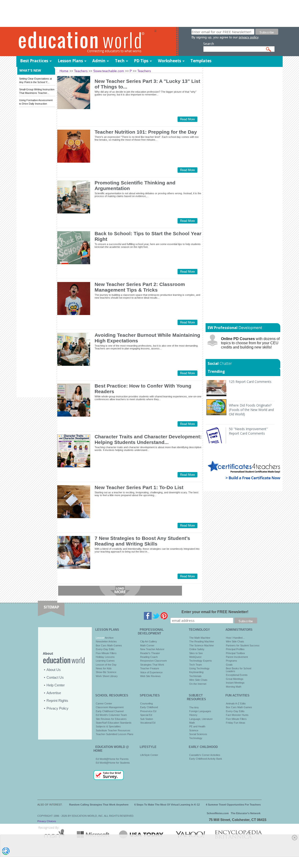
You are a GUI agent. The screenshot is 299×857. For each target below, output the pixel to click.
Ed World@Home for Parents (112, 759)
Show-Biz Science (106, 672)
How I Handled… (235, 637)
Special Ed (146, 715)
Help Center (55, 685)
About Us (53, 670)
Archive (109, 637)
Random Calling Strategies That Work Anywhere (98, 804)
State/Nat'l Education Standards (114, 722)
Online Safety (196, 649)
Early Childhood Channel (110, 711)
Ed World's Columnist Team (111, 715)
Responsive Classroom (153, 660)
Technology (195, 738)
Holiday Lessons (105, 657)
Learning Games (105, 660)
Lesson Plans (70, 61)
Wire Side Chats (198, 679)
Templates (200, 61)
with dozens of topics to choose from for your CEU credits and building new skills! (250, 343)
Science (193, 730)
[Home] (85, 41)
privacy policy (248, 37)
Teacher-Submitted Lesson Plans (114, 734)
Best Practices (34, 61)
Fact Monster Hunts (237, 715)
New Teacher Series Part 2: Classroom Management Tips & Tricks (140, 287)
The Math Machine (199, 637)
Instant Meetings (235, 682)
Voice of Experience (151, 672)
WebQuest (195, 657)
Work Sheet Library (107, 676)
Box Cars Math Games (109, 645)
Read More (187, 119)
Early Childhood (149, 707)
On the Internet (197, 683)
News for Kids (104, 668)
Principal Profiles (235, 649)
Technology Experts (200, 660)
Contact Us (55, 677)
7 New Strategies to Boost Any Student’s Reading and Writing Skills (142, 540)
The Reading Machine (201, 641)
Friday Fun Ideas (235, 722)
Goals (229, 664)
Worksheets (169, 61)
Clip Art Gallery (148, 641)
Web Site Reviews (150, 676)
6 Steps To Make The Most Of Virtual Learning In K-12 (167, 804)
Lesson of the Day (106, 664)
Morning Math (233, 686)
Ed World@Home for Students (113, 762)
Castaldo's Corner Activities (204, 755)
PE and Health (197, 726)
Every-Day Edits (105, 649)
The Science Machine (201, 645)
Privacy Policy (57, 708)
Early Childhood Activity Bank (205, 758)
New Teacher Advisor (152, 649)
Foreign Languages (200, 711)
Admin (98, 61)
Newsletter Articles (106, 641)
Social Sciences (198, 734)
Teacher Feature (149, 668)
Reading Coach (149, 657)
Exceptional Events (237, 675)
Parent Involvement (237, 657)
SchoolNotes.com (218, 813)
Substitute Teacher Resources (113, 730)
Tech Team (195, 664)
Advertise (53, 693)
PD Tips (141, 61)
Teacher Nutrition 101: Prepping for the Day (146, 132)
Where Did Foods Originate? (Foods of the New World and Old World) (251, 409)
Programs (231, 660)
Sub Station (146, 719)
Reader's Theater (150, 653)
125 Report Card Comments (250, 381)
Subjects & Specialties (108, 726)
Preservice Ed (148, 711)
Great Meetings (234, 679)
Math (192, 722)
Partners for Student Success (243, 645)
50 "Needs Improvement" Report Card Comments (248, 431)
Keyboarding (196, 672)
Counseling (146, 703)
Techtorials (195, 676)
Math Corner (147, 645)
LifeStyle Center (149, 755)
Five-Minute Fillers (106, 653)
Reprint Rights (57, 701)
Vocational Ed (147, 722)
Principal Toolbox (235, 653)
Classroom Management (110, 707)
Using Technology (199, 668)
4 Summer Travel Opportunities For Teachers (233, 804)
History (193, 715)
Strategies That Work (152, 664)
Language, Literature (201, 719)
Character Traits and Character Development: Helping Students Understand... (148, 439)
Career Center (104, 703)
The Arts (194, 707)
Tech (120, 61)
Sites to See (196, 653)
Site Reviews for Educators (111, 719)
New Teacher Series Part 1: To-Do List (139, 487)
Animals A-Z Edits (236, 703)
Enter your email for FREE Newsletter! (215, 612)
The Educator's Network (245, 813)
